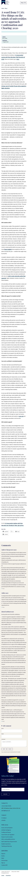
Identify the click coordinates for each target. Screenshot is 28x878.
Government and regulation (7, 834)
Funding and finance (6, 832)
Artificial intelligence (6, 830)
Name (2, 733)
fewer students (8, 249)
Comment (3, 739)
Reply (3, 588)
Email (2, 728)
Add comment (7, 726)
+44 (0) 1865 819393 (6, 806)
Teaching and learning (6, 846)
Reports (3, 853)
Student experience (6, 844)
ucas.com (21, 416)
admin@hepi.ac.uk (5, 810)
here (18, 59)
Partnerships (4, 860)
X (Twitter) (3, 818)
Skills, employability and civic (8, 839)
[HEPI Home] (6, 2)
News (2, 858)
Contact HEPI (4, 865)
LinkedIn (3, 820)
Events (3, 856)
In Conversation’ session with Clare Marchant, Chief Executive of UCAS (13, 57)
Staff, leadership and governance (9, 841)
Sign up (3, 862)
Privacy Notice (8, 875)
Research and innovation (7, 837)
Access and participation (7, 827)
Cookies (2, 875)
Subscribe (5, 794)
